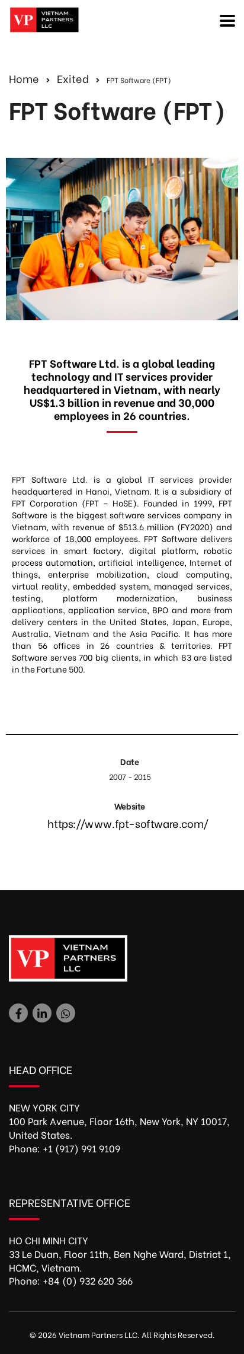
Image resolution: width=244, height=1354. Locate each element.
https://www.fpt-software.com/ (127, 823)
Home (24, 78)
